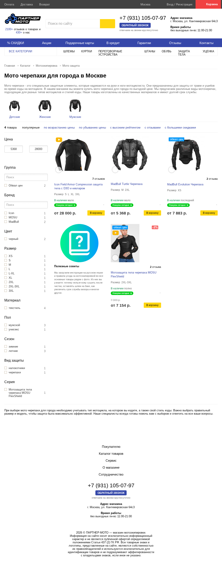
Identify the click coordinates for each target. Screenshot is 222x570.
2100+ (9, 29)
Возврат (44, 4)
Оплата (9, 4)
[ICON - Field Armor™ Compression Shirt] (59, 139)
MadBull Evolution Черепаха (185, 184)
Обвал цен (176, 139)
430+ (19, 32)
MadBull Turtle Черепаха (126, 184)
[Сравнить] (100, 203)
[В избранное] (104, 203)
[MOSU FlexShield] (115, 233)
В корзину (96, 212)
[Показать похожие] (59, 170)
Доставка (27, 4)
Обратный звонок (135, 25)
